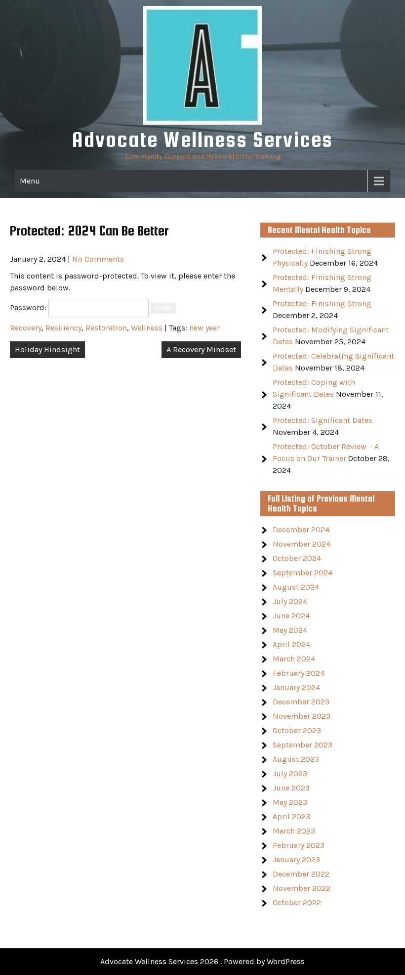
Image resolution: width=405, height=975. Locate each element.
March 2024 (294, 658)
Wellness (146, 327)
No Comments (98, 259)
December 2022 (301, 874)
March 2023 (294, 831)
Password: (29, 307)
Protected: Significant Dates (322, 420)
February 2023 (298, 845)
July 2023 (290, 773)
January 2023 (296, 859)
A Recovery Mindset (201, 349)
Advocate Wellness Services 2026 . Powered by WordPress (202, 961)
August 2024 (296, 587)
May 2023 (290, 802)
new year (204, 327)
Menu (30, 181)
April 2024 (291, 644)
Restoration (106, 327)
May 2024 (290, 630)
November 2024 (301, 544)
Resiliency (63, 327)
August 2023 (296, 759)
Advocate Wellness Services (202, 139)
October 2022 (297, 902)
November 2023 (301, 716)
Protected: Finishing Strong (322, 303)
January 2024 (296, 687)
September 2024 (302, 572)
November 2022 (301, 888)
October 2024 (297, 558)
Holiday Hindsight (47, 349)
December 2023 (301, 701)
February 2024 (298, 673)
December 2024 (301, 529)
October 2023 (297, 730)
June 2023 (291, 787)
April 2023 (291, 816)
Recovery (25, 327)
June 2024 (291, 615)
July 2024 (290, 601)
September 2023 (302, 744)
